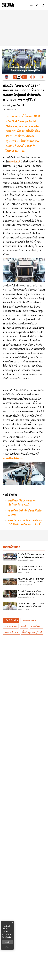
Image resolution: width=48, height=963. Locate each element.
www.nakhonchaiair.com (13, 458)
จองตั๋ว (24, 626)
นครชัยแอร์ (36, 626)
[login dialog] (43, 5)
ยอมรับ (7, 942)
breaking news (29, 620)
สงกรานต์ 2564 (11, 632)
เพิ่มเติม (8, 937)
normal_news (10, 626)
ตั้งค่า (7, 947)
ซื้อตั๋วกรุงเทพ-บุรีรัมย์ (32, 632)
